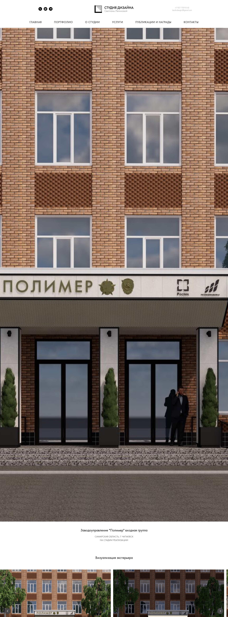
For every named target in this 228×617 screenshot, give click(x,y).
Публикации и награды (153, 22)
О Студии (92, 22)
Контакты (191, 22)
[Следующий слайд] (220, 611)
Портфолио (63, 22)
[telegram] (50, 10)
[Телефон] (40, 10)
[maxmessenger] (45, 10)
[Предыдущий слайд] (8, 611)
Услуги (117, 22)
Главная (35, 22)
